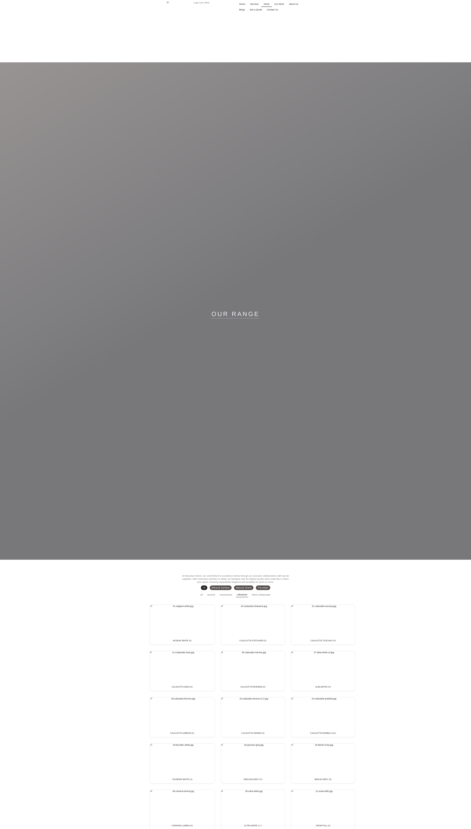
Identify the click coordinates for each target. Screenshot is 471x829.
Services (254, 4)
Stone (266, 4)
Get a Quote (256, 9)
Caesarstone (226, 595)
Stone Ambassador (261, 595)
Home (242, 4)
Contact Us (272, 9)
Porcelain (263, 587)
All (204, 587)
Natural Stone (244, 587)
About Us (293, 4)
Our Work (279, 4)
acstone (211, 595)
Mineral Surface (221, 587)
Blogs (242, 9)
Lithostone (242, 594)
